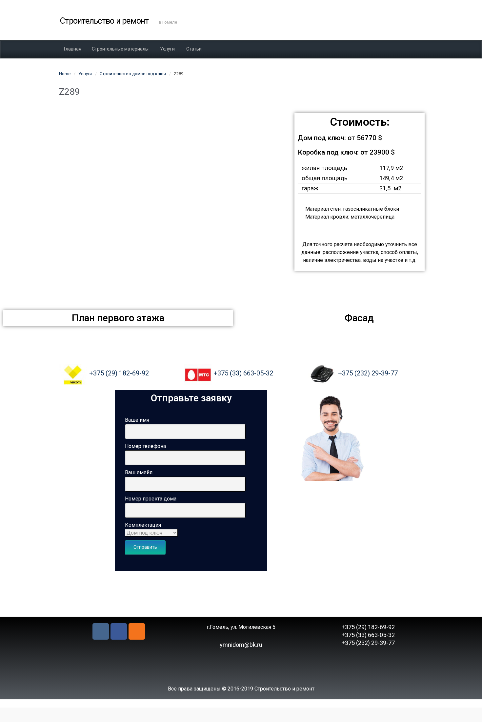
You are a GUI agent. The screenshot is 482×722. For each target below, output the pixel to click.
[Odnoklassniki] (137, 631)
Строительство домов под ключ (133, 73)
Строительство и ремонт (104, 21)
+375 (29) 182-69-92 (119, 373)
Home (64, 73)
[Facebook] (118, 631)
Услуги (85, 73)
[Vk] (100, 631)
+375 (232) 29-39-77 (368, 373)
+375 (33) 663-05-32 (243, 373)
